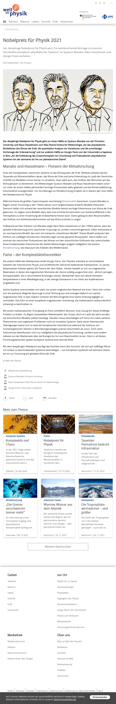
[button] (9, 398)
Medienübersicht (16, 641)
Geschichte (62, 675)
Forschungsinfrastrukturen (70, 627)
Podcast (11, 647)
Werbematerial (64, 664)
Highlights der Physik (68, 598)
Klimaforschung (11, 247)
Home (10, 690)
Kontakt (30, 690)
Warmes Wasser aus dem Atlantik (58, 506)
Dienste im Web (65, 658)
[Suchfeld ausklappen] (112, 3)
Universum (66, 21)
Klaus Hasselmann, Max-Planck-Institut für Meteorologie (33, 382)
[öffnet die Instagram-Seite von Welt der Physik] (100, 3)
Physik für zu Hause (67, 581)
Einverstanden (100, 697)
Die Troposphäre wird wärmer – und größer (94, 508)
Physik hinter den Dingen (20, 658)
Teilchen (13, 21)
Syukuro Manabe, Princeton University (25, 376)
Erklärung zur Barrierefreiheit (80, 690)
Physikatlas (62, 592)
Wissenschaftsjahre (67, 604)
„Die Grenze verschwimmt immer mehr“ (15, 508)
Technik (45, 21)
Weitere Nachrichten (58, 546)
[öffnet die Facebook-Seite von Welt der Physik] (96, 3)
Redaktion (62, 647)
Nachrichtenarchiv (17, 652)
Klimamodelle (69, 201)
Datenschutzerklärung (65, 699)
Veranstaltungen (65, 587)
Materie (24, 21)
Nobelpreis (12, 29)
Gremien (61, 652)
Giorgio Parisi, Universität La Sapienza (25, 388)
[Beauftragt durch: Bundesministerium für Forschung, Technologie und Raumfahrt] (89, 17)
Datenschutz (56, 690)
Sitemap (20, 690)
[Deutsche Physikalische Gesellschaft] (106, 17)
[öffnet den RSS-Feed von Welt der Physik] (104, 3)
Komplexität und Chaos (17, 442)
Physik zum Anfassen (68, 615)
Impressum (42, 690)
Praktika (61, 670)
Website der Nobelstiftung (20, 370)
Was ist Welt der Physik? (69, 641)
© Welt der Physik (12, 360)
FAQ (99, 690)
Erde (55, 21)
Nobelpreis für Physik (54, 442)
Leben (35, 21)
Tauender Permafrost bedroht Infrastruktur (95, 444)
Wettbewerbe (64, 621)
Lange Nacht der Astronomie (71, 610)
